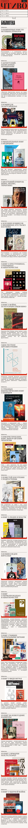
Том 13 (5, 13)
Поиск (24, 1)
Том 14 (4, 10)
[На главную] (14, 6)
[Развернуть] (14, 18)
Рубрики (4, 1)
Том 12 (5, 15)
